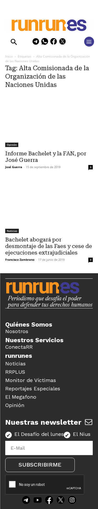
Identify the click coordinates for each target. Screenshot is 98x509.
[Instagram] (72, 500)
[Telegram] (35, 42)
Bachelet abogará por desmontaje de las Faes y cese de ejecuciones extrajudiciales (48, 246)
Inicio (9, 56)
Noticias (12, 231)
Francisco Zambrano (19, 260)
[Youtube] (37, 500)
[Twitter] (60, 500)
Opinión (12, 145)
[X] (62, 42)
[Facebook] (53, 42)
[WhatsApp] (44, 42)
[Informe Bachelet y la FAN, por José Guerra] (49, 120)
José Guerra (13, 167)
